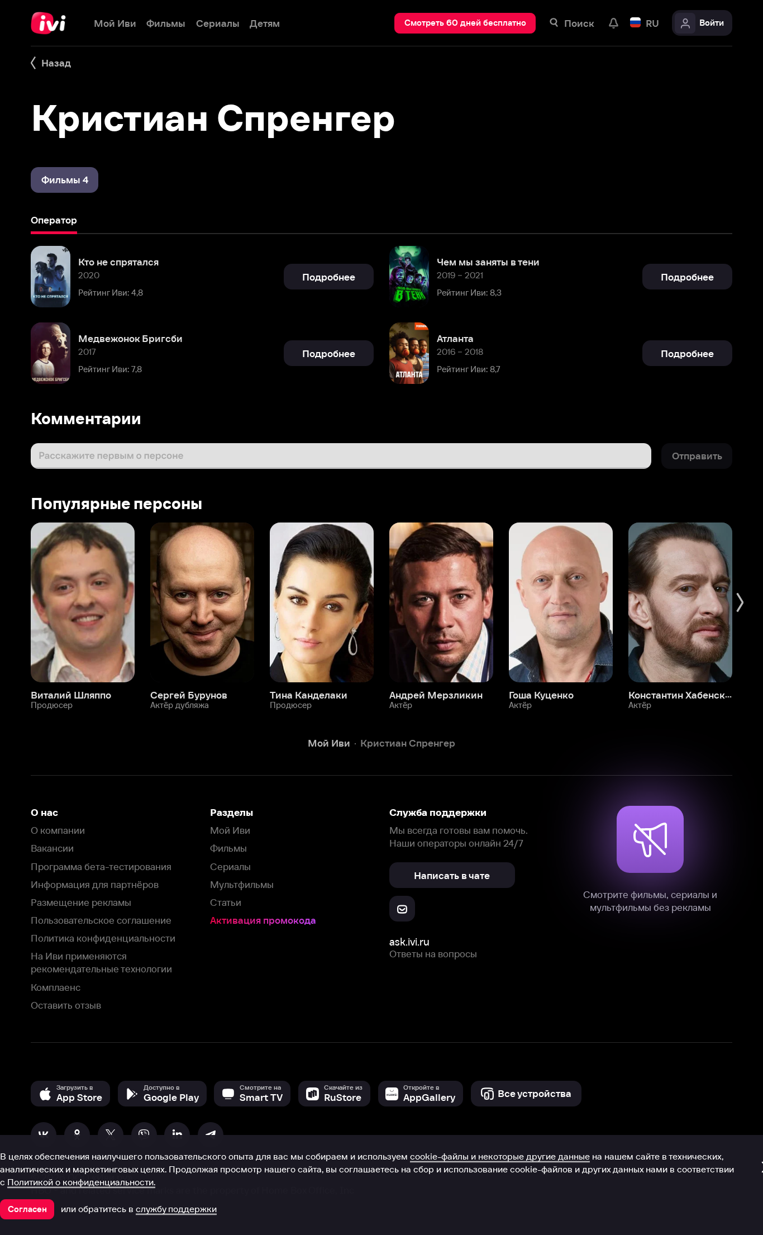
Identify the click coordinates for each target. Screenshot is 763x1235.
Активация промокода (263, 920)
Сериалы (230, 866)
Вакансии (52, 848)
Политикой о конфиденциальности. (81, 1182)
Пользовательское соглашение (101, 920)
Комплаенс (55, 987)
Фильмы (228, 848)
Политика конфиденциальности (103, 938)
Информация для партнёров (95, 884)
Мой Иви (230, 830)
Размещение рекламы (81, 902)
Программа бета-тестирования (101, 866)
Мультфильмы (242, 884)
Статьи (225, 902)
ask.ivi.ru (409, 942)
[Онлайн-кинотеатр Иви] (52, 23)
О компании (58, 830)
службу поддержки (176, 1209)
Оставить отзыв (66, 1005)
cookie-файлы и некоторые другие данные (500, 1156)
